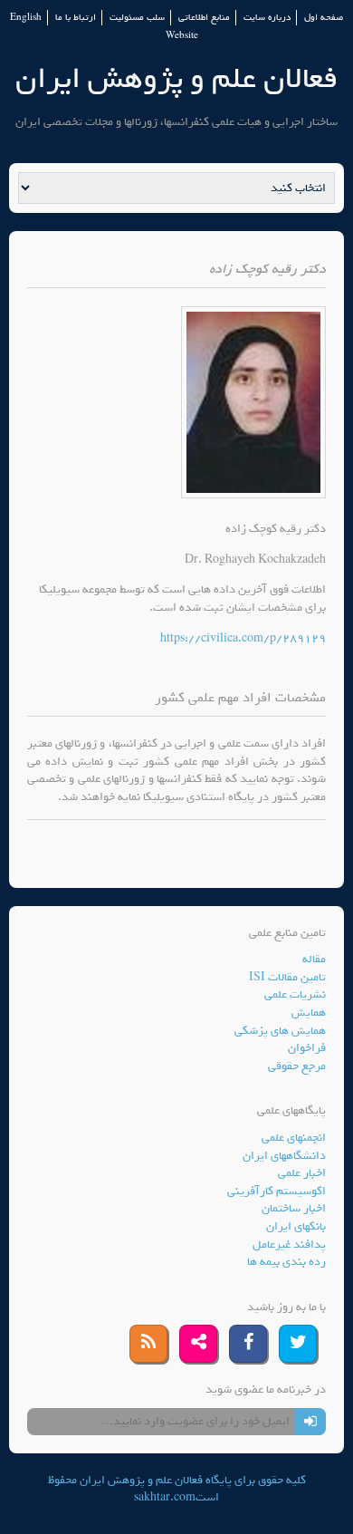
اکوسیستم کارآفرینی (276, 1191)
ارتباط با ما (75, 17)
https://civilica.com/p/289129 (243, 638)
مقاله (314, 959)
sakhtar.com (165, 1497)
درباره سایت (267, 17)
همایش (308, 1012)
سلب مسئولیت (137, 17)
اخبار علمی (302, 1172)
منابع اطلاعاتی (204, 17)
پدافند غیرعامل (289, 1244)
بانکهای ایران (296, 1226)
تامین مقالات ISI (287, 977)
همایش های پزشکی (280, 1030)
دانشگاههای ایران (284, 1155)
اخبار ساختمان (294, 1208)
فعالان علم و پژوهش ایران (176, 78)
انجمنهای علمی (294, 1137)
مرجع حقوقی (297, 1066)
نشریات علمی (295, 994)
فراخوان (307, 1047)
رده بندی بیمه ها (286, 1261)
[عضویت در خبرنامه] (310, 1421)
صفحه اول (323, 17)
